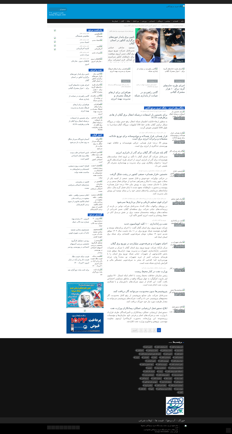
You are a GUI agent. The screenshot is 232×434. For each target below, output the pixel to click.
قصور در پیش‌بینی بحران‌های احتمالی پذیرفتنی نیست (78, 185)
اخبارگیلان (140, 350)
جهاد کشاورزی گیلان (147, 364)
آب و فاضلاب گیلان (161, 347)
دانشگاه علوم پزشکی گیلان (174, 371)
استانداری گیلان (165, 357)
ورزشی (144, 21)
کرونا (151, 389)
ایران (132, 25)
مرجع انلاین (179, 382)
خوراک (181, 420)
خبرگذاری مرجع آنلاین (176, 368)
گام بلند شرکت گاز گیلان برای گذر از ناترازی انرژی (141, 152)
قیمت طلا (168, 378)
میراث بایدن (84, 55)
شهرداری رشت (178, 375)
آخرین (135, 330)
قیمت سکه (179, 378)
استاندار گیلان (178, 357)
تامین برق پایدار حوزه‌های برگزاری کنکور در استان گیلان (121, 40)
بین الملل (136, 21)
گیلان (122, 21)
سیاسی (167, 21)
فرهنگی (160, 21)
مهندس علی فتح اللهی (150, 382)
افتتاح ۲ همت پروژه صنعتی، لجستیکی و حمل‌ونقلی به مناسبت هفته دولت (78, 169)
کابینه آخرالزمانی (82, 48)
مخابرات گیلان (157, 378)
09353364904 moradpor (162, 432)
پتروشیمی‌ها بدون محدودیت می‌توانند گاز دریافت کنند (140, 291)
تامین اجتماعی (151, 361)
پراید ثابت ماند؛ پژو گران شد (78, 270)
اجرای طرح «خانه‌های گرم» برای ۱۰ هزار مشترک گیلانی (174, 88)
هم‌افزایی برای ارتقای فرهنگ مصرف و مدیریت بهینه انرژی (119, 95)
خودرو (149, 368)
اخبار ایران (179, 350)
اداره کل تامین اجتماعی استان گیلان (150, 354)
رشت (160, 371)
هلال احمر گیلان (161, 385)
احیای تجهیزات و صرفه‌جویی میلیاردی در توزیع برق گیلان (139, 243)
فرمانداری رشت (148, 375)
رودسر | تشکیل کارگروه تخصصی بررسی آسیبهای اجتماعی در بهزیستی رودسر (78, 244)
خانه (182, 21)
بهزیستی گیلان (164, 361)
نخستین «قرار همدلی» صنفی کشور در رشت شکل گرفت (138, 174)
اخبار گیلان (179, 354)
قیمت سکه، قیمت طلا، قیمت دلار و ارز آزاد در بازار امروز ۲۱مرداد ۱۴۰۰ (78, 260)
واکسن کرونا (148, 385)
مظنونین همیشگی (82, 36)
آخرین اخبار (148, 25)
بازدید (137, 357)
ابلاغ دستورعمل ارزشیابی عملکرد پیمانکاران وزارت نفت (138, 308)
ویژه (125, 25)
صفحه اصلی (164, 25)
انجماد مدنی (84, 42)
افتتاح (154, 357)
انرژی (136, 25)
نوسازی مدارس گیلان (176, 385)
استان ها (115, 21)
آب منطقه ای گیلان (177, 347)
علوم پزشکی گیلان (163, 375)
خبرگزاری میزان (160, 368)
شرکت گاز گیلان (149, 371)
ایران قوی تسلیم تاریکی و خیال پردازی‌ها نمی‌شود (142, 202)
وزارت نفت (179, 389)
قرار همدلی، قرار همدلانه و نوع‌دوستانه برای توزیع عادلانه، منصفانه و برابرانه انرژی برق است (138, 137)
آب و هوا (171, 420)
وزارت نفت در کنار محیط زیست (151, 271)
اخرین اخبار (168, 354)
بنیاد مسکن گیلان (177, 361)
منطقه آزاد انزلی (166, 382)
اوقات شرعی (145, 420)
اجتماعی (152, 21)
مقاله (128, 21)
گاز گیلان (143, 389)
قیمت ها (159, 420)
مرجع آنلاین (145, 378)
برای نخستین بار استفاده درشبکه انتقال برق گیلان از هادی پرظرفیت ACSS (79, 121)
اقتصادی (175, 21)
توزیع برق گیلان (162, 364)
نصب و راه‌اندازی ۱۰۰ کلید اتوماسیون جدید (145, 223)
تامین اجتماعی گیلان (176, 364)
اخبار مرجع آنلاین (166, 350)
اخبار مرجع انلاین (152, 350)
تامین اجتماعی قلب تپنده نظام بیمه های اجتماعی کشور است (79, 156)
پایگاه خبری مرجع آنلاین (164, 389)
